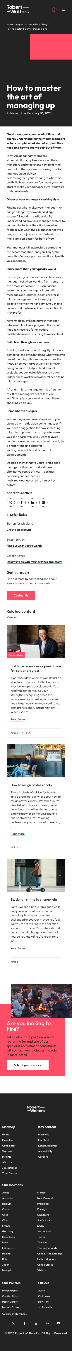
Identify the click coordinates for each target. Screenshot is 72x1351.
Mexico (41, 1192)
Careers (43, 1156)
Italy (4, 1259)
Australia (7, 1198)
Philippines (43, 1203)
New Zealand (45, 1198)
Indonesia (7, 1248)
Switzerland (44, 1231)
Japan (5, 1264)
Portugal (42, 1209)
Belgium (6, 1203)
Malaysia (7, 1270)
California (44, 1296)
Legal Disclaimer (47, 1145)
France (6, 1225)
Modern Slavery (11, 1307)
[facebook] (22, 502)
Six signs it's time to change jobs (34, 899)
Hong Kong (8, 1237)
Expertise (7, 1140)
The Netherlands (47, 1248)
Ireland (6, 1253)
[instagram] (36, 1323)
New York (43, 1301)
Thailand (42, 1242)
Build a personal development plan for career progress (36, 668)
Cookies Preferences (14, 1314)
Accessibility (45, 1151)
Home (5, 1134)
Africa (5, 1192)
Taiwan (41, 1237)
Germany (7, 1231)
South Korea (44, 1220)
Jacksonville (45, 1307)
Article (14, 733)
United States (45, 1264)
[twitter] (11, 502)
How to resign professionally (31, 785)
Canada (6, 1209)
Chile (5, 1214)
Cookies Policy (10, 1296)
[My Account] (54, 9)
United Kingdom (46, 1259)
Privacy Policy (10, 1290)
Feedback (44, 1140)
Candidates (9, 1145)
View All (12, 617)
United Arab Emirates (49, 1253)
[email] (43, 502)
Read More (18, 719)
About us (7, 1162)
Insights (6, 1156)
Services (7, 1151)
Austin (41, 1290)
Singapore (43, 1214)
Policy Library (10, 1301)
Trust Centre (9, 1173)
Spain (40, 1225)
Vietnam (42, 1270)
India (5, 1242)
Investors (43, 1134)
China (5, 1220)
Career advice (16, 655)
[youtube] (58, 1323)
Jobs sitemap (9, 1167)
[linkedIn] (32, 502)
